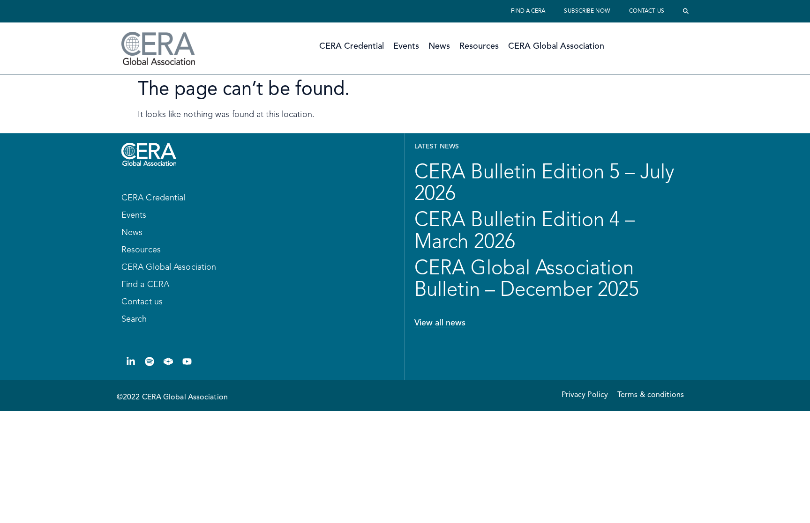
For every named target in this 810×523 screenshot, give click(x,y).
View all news (439, 323)
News (439, 46)
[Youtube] (187, 361)
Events (406, 46)
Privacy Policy (585, 395)
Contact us (646, 11)
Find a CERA (528, 11)
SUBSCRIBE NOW (587, 11)
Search (134, 319)
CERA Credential (351, 46)
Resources (479, 46)
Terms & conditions (650, 395)
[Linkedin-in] (130, 361)
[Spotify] (149, 361)
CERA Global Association (556, 46)
